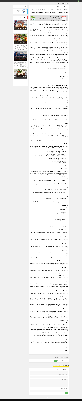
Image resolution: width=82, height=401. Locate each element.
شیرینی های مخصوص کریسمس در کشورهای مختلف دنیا (20, 77)
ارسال (67, 393)
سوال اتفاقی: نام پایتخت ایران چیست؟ (63, 388)
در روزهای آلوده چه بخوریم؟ (22, 42)
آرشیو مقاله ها (64, 1)
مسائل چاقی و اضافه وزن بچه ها (22, 28)
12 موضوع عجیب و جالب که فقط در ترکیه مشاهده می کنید (20, 59)
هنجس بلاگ (25, 12)
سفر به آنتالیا (25, 9)
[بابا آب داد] (75, 1)
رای (55, 360)
